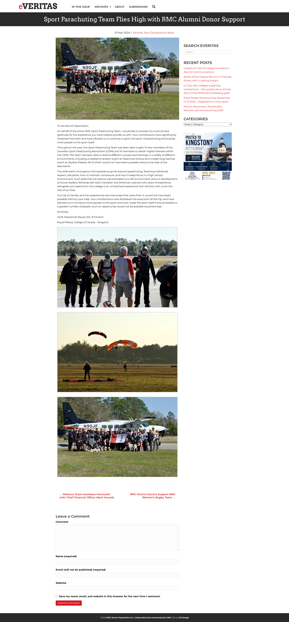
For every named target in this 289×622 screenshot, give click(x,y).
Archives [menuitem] (101, 6)
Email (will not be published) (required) (81, 569)
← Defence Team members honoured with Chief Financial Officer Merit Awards (86, 496)
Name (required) (66, 556)
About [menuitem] (119, 6)
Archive (138, 32)
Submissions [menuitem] (138, 6)
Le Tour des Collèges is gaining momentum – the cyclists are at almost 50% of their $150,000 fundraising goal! (207, 89)
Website (61, 583)
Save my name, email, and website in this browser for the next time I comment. (109, 596)
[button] (110, 6)
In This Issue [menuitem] (81, 6)
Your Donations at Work (159, 32)
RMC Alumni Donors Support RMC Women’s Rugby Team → (152, 496)
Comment (62, 521)
